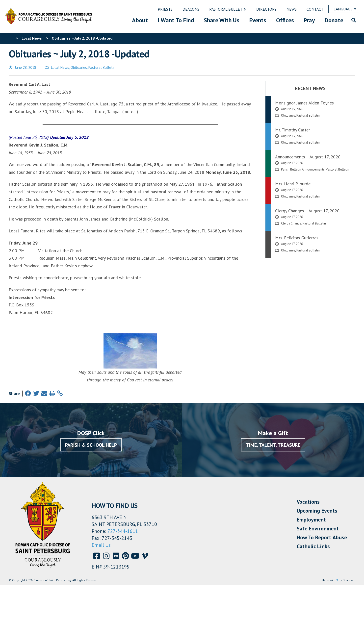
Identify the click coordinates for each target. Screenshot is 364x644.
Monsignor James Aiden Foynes (304, 103)
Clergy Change (291, 223)
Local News (60, 67)
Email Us (101, 545)
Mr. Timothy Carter (292, 130)
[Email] (44, 393)
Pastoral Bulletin (101, 67)
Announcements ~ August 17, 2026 (307, 157)
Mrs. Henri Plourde (293, 184)
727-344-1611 (122, 531)
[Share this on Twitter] (36, 393)
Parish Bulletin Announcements (303, 169)
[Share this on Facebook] (28, 393)
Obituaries (79, 67)
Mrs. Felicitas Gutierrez (296, 238)
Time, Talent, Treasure (273, 445)
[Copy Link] (60, 393)
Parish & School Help (91, 445)
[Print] (52, 393)
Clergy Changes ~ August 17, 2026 (307, 211)
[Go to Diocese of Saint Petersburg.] (11, 38)
